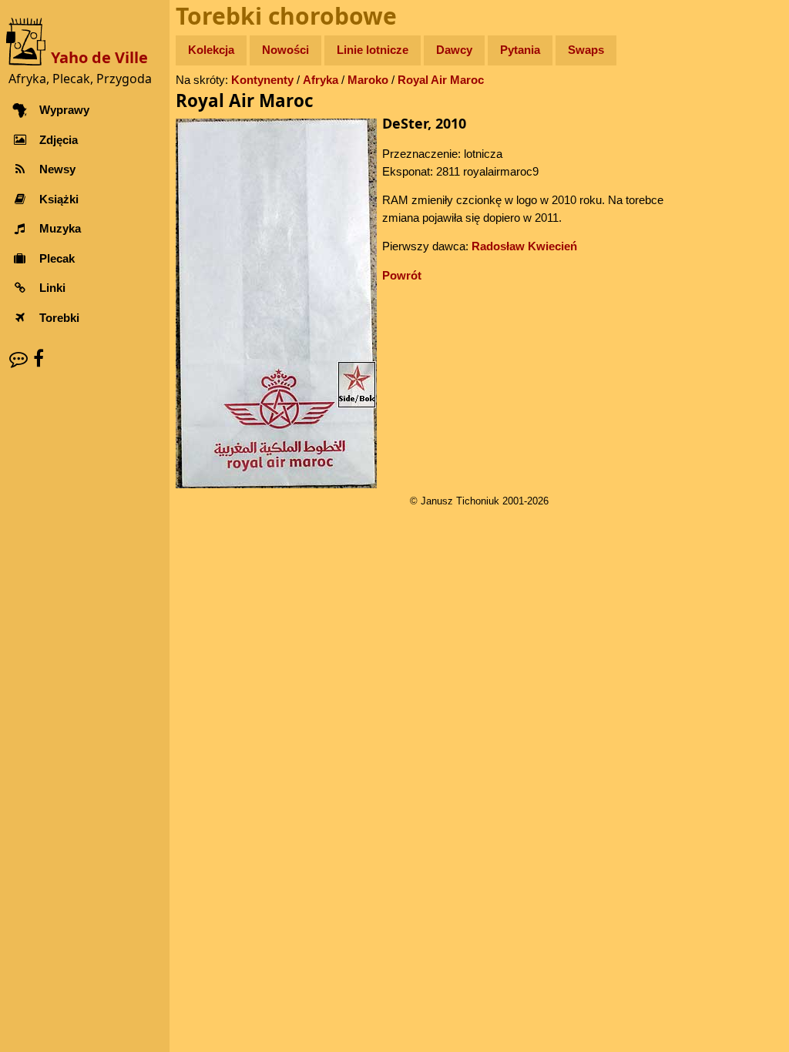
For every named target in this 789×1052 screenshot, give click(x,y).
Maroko (367, 79)
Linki (52, 287)
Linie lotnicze (372, 49)
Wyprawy (64, 109)
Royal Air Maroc (441, 79)
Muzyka (60, 228)
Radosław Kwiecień (524, 246)
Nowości (285, 49)
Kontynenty (262, 79)
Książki (59, 199)
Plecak (57, 258)
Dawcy (454, 49)
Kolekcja (211, 49)
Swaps (586, 49)
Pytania (520, 49)
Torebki (59, 317)
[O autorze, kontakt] (18, 358)
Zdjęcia (58, 139)
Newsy (57, 169)
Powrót (401, 275)
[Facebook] (38, 358)
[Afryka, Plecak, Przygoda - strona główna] (28, 40)
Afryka (320, 79)
